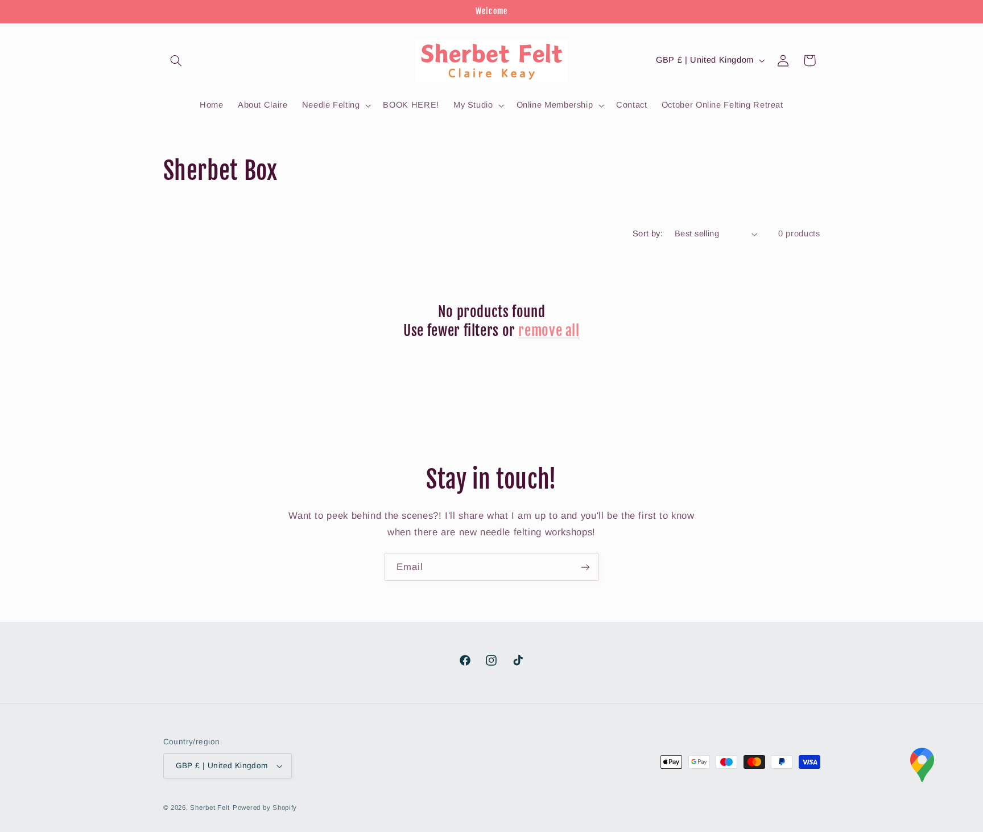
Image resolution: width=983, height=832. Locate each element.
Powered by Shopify (265, 807)
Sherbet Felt (210, 807)
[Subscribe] (585, 567)
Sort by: (648, 233)
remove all (548, 330)
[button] (176, 60)
